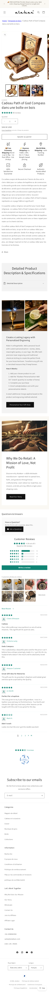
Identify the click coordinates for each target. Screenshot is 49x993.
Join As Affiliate (10, 915)
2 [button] (21, 735)
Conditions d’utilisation (35, 984)
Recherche (8, 854)
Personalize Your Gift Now (20, 405)
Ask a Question (15, 529)
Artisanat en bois (14, 21)
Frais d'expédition (6, 130)
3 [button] (25, 735)
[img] (7, 615)
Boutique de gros (11, 829)
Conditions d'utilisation (13, 864)
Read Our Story (16, 497)
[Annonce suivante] (44, 3)
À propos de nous (11, 859)
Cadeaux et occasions (12, 818)
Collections (9, 839)
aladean (17, 981)
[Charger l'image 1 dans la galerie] (11, 91)
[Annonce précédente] (4, 3)
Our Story (8, 900)
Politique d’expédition (20, 988)
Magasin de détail (11, 813)
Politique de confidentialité (17, 984)
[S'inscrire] (41, 795)
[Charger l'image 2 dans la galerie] (24, 91)
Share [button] (6, 252)
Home (4, 21)
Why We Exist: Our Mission (14, 895)
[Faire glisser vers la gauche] (2, 91)
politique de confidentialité (15, 880)
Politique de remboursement (15, 869)
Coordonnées (33, 988)
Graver (7, 824)
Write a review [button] (24, 567)
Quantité (4, 117)
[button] (4, 12)
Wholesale (8, 905)
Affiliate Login (10, 920)
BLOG (7, 834)
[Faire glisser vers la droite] (46, 91)
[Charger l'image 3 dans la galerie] (37, 91)
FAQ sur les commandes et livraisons (18, 875)
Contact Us (9, 910)
